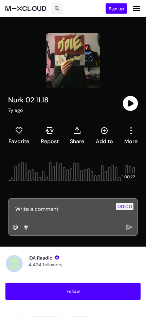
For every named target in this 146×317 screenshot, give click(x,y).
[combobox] (131, 135)
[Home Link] (25, 8)
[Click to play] (130, 103)
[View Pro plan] (57, 257)
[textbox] (62, 209)
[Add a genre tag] (26, 227)
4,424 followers (45, 265)
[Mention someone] (15, 227)
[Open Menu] (136, 8)
